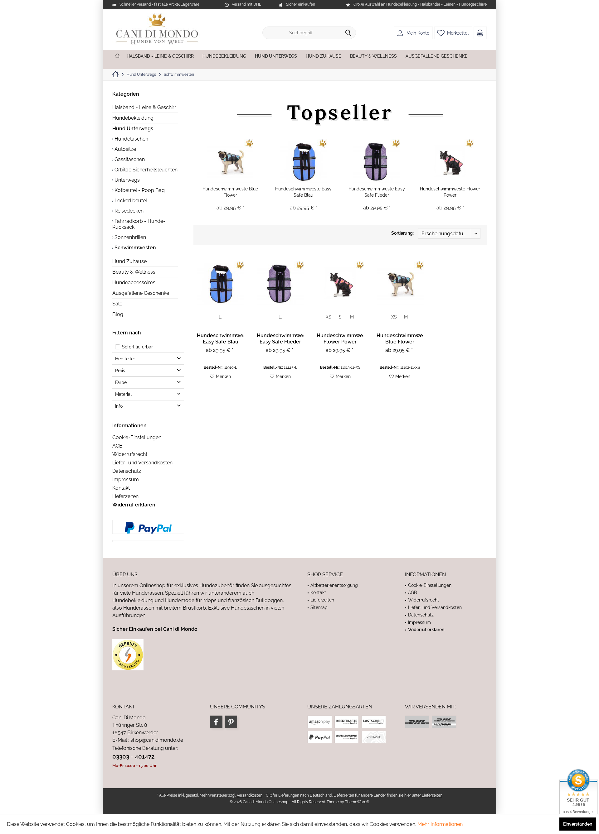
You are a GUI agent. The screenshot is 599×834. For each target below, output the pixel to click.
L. (220, 316)
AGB (117, 446)
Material (123, 394)
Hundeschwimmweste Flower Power (450, 192)
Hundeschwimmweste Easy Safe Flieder (376, 192)
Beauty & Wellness (133, 272)
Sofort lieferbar (137, 346)
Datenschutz (126, 471)
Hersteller (125, 358)
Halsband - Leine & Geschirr (144, 107)
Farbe (121, 382)
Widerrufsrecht (129, 454)
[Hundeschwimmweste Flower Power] (450, 161)
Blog (117, 314)
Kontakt (121, 488)
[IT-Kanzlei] (202, 654)
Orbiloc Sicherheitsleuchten (145, 170)
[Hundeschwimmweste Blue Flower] (230, 161)
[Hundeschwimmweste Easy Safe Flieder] (377, 161)
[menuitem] (480, 32)
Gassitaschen (129, 159)
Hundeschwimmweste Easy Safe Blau (303, 192)
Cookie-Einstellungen (136, 437)
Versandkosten (249, 795)
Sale (117, 304)
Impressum (125, 479)
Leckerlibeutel (130, 201)
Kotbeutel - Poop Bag (139, 190)
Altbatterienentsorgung (334, 585)
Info (119, 406)
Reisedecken (128, 211)
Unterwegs (126, 180)
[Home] (117, 56)
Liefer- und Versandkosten (142, 463)
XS (328, 316)
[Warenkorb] (480, 32)
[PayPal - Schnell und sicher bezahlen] (148, 528)
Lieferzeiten (125, 496)
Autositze (124, 149)
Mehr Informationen (440, 824)
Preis (120, 370)
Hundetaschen (130, 139)
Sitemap (319, 607)
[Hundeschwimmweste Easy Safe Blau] (303, 161)
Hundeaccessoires (133, 282)
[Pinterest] (231, 722)
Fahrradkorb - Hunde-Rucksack (138, 224)
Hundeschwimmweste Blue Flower (230, 192)
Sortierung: (402, 233)
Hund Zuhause (129, 261)
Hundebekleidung (132, 118)
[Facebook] (216, 722)
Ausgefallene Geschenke (140, 293)
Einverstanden (577, 824)
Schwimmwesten (134, 248)
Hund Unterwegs (132, 129)
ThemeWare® (357, 802)
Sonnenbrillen (129, 237)
